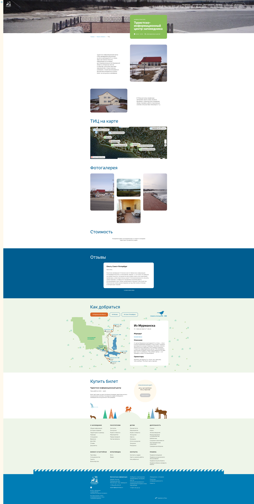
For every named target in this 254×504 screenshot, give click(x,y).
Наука (151, 430)
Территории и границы (97, 432)
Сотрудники (93, 437)
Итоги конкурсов (135, 441)
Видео (112, 457)
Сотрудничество (95, 457)
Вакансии (93, 439)
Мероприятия (114, 434)
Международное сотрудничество (155, 435)
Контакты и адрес (135, 455)
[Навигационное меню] (2, 2)
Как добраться (197, 4)
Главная (92, 36)
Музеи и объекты (101, 36)
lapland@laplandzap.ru (116, 487)
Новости (152, 483)
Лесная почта (134, 428)
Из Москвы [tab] (115, 314)
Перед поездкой (208, 4)
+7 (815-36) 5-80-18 (115, 485)
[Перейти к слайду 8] (133, 290)
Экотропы (113, 428)
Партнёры (93, 455)
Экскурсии (113, 430)
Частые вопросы (115, 439)
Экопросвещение (155, 432)
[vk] (91, 487)
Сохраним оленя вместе (157, 440)
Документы (93, 445)
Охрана (152, 428)
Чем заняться (186, 4)
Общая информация (96, 428)
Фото (111, 455)
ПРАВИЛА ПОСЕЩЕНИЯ (158, 316)
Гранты (92, 459)
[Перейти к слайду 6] (130, 290)
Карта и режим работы (137, 457)
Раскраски (133, 445)
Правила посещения (156, 455)
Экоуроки (133, 443)
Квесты (132, 437)
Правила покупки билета (157, 460)
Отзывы (92, 443)
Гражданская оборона (156, 446)
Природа (93, 434)
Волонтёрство (94, 461)
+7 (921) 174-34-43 (135, 487)
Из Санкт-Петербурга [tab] (130, 314)
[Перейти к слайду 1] (123, 290)
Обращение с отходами (157, 477)
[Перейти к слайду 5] (129, 290)
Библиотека (153, 438)
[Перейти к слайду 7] (132, 290)
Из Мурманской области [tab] (99, 314)
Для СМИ (93, 441)
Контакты (219, 4)
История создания (95, 430)
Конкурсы (133, 439)
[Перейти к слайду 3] (126, 290)
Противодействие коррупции (155, 443)
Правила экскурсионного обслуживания (157, 457)
